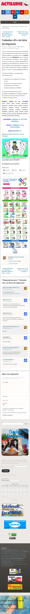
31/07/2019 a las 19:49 (7, 289)
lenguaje (20, 557)
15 (7, 492)
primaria (21, 562)
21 (3, 494)
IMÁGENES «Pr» (17, 131)
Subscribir (5, 470)
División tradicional (13, 553)
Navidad (21, 560)
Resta (26, 564)
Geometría (12, 555)
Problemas (4, 564)
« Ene (13, 499)
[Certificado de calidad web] (12, 536)
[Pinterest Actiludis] (15, 587)
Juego (2, 557)
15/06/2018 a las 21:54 (7, 361)
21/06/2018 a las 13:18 (7, 349)
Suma (2, 565)
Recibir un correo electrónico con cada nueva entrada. (15, 412)
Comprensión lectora (15, 551)
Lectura (13, 557)
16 (11, 492)
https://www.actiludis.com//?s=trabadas (11, 293)
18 (18, 492)
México (18, 560)
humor (17, 555)
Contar (21, 551)
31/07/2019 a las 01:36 (7, 301)
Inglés (24, 555)
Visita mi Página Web (13, 263)
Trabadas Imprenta (15, 26)
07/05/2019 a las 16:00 (7, 338)
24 (15, 494)
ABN (3, 549)
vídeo (12, 565)
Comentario (5, 383)
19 (22, 492)
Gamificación (4, 555)
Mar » (16, 499)
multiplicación (4, 560)
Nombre (5, 397)
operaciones (14, 562)
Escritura (19, 553)
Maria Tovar (6, 299)
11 (18, 490)
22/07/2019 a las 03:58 (7, 314)
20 (26, 492)
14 (3, 492)
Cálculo (25, 552)
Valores (9, 565)
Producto (11, 564)
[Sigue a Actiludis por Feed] (26, 12)
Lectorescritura (11, 48)
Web (4, 404)
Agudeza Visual (10, 550)
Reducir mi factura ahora (6, 613)
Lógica (24, 557)
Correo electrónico (5, 402)
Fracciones (23, 553)
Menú (15, 22)
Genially (8, 555)
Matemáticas (17, 558)
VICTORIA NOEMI (7, 359)
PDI (19, 562)
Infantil (21, 555)
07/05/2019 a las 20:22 (7, 328)
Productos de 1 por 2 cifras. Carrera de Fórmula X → (22, 33)
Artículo (2, 551)
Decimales (3, 553)
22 (7, 494)
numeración (6, 562)
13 (26, 490)
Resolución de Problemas (19, 564)
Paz (17, 562)
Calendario (7, 551)
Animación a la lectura (24, 550)
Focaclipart (8, 69)
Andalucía (17, 550)
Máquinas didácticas (12, 560)
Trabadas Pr (17, 48)
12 (22, 490)
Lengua (17, 557)
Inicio (9, 26)
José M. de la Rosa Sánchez (10, 287)
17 (15, 492)
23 (11, 494)
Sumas (5, 565)
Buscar (3, 421)
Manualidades (6, 559)
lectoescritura (8, 557)
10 (15, 490)
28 (3, 496)
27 (26, 494)
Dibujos (7, 553)
